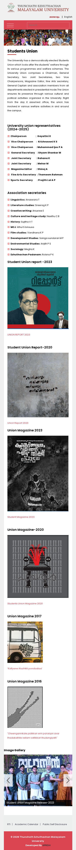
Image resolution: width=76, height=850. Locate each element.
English (68, 17)
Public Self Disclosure (55, 824)
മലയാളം (54, 17)
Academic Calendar (26, 824)
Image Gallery (14, 750)
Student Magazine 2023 (20, 517)
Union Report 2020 (17, 423)
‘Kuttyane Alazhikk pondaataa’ (24, 668)
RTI (8, 824)
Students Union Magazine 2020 (25, 603)
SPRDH (46, 845)
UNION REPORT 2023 (18, 334)
